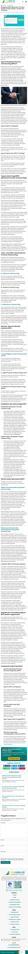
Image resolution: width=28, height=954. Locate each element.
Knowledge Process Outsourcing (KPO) (14, 355)
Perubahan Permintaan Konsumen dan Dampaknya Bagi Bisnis (14, 806)
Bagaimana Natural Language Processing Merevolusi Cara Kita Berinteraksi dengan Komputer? (11, 777)
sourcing (5, 53)
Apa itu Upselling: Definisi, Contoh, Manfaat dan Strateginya (13, 796)
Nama (2, 839)
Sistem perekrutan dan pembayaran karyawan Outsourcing (10, 529)
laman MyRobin (22, 659)
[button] (23, 2)
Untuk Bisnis (10, 5)
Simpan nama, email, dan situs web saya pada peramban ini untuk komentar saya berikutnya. (12, 859)
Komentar (3, 822)
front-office (16, 159)
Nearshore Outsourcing (11, 304)
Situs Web (3, 851)
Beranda (4, 5)
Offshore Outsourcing (11, 273)
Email (2, 845)
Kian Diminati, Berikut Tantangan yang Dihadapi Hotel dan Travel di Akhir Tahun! (13, 787)
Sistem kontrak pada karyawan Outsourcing (13, 488)
